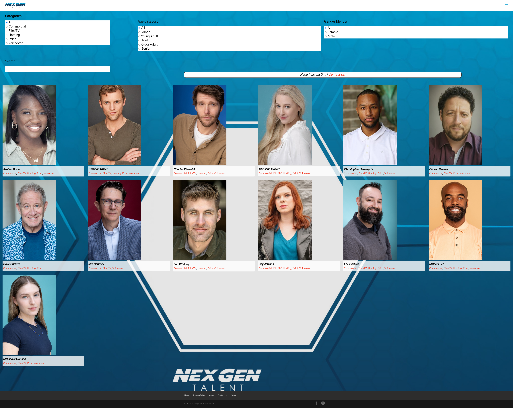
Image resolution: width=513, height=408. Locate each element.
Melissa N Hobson (14, 359)
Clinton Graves (438, 169)
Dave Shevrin (11, 264)
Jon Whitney (181, 264)
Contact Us (337, 74)
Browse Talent (199, 395)
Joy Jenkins (266, 264)
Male (331, 36)
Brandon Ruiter (98, 169)
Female (333, 32)
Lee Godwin (351, 264)
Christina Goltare (269, 169)
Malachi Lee (436, 264)
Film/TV (14, 30)
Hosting (14, 35)
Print (12, 39)
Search (10, 61)
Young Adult (149, 36)
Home (186, 395)
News (233, 395)
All (10, 22)
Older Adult (149, 44)
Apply (211, 395)
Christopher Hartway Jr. (359, 169)
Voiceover (16, 43)
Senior (146, 48)
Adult (145, 40)
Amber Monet (11, 169)
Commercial (17, 26)
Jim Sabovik (96, 264)
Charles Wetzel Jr (185, 169)
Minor (145, 32)
